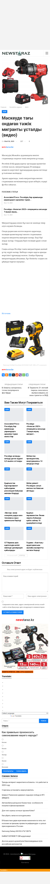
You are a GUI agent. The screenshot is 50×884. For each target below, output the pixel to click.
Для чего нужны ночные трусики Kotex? (18, 811)
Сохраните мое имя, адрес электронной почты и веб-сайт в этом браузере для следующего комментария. (23, 606)
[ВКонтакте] (3, 374)
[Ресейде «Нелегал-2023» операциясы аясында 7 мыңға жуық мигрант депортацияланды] (36, 414)
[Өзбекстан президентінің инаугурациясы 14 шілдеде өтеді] (36, 447)
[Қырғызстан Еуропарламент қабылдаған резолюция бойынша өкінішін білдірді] (14, 474)
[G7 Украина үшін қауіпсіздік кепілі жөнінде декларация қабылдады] (14, 533)
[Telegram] (27, 374)
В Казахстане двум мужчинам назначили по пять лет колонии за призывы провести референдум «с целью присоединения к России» (24, 823)
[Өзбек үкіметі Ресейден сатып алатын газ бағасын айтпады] (36, 474)
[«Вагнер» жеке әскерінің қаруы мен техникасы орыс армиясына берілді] (14, 503)
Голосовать (21, 771)
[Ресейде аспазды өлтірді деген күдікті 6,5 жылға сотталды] (14, 447)
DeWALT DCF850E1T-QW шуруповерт (16, 836)
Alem (4, 111)
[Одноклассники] (6, 374)
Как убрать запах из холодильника (16, 816)
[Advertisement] (25, 25)
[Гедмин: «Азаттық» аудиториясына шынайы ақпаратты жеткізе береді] (36, 533)
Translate (18, 716)
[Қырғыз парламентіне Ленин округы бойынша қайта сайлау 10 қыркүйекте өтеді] (36, 503)
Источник (6, 313)
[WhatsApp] (23, 374)
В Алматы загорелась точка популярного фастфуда (11, 390)
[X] (13, 374)
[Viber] (20, 374)
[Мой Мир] (10, 374)
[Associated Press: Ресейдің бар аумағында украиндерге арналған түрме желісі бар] (14, 414)
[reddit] (16, 374)
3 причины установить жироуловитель (18, 790)
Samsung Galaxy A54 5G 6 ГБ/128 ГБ (16, 831)
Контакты (25, 862)
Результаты (8, 771)
